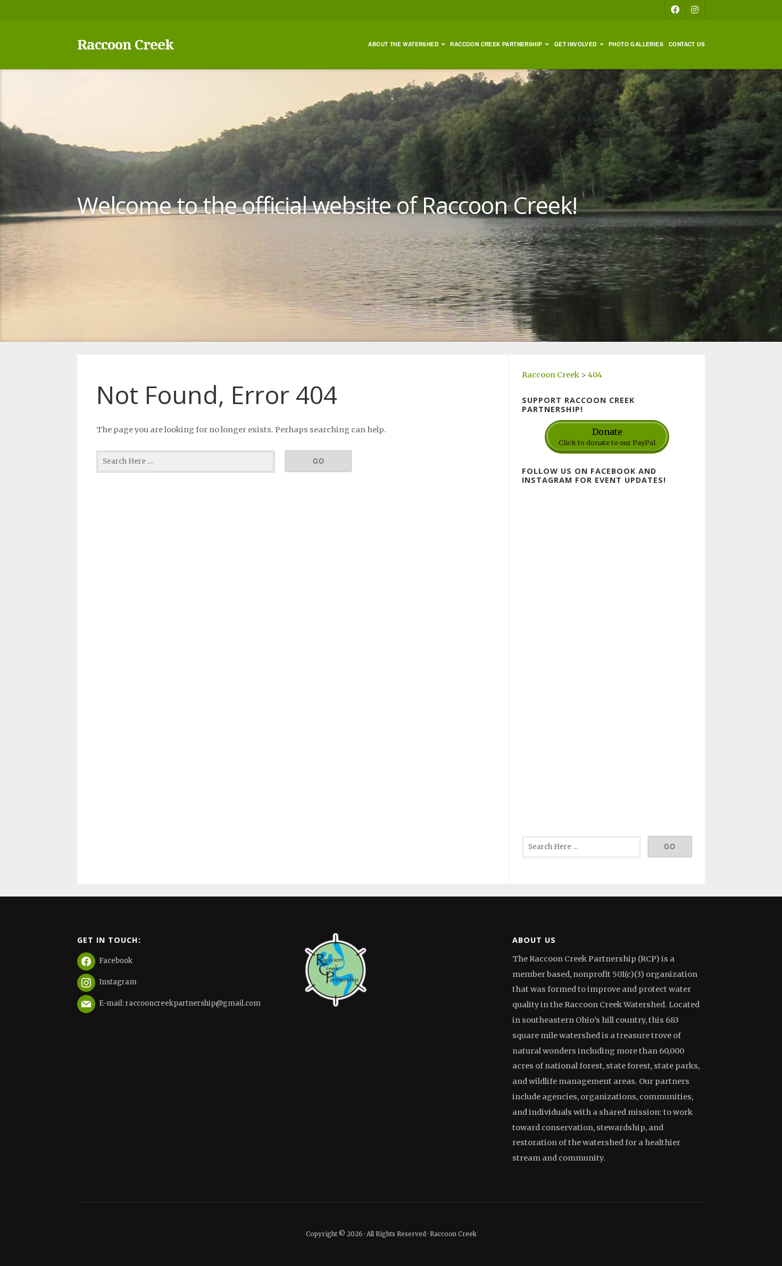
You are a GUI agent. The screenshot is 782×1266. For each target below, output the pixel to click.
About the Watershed (403, 44)
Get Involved (575, 44)
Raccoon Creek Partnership (496, 44)
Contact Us (687, 44)
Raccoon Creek (125, 44)
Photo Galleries (636, 44)
